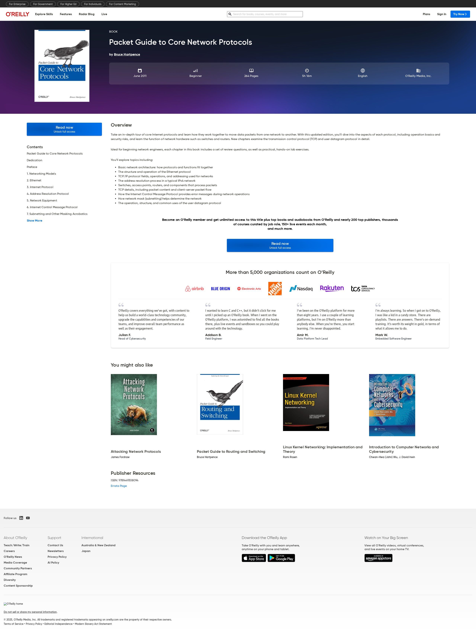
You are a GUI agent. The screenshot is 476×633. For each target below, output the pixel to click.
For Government (43, 4)
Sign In (441, 14)
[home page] (17, 14)
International (92, 537)
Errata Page (119, 486)
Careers (9, 551)
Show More (34, 220)
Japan (85, 551)
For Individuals (92, 4)
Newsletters (56, 551)
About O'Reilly (15, 537)
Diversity (10, 580)
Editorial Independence (58, 624)
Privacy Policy (57, 557)
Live (104, 14)
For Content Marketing (122, 4)
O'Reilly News (13, 557)
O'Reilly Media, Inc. (418, 76)
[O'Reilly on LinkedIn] (21, 518)
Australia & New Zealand (98, 545)
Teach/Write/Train (16, 545)
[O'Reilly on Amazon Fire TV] (378, 561)
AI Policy (53, 562)
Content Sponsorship (18, 586)
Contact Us (55, 545)
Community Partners (18, 568)
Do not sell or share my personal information (30, 612)
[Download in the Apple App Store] (254, 561)
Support (54, 537)
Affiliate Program (15, 574)
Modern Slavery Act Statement (93, 624)
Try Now (458, 14)
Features (66, 14)
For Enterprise (17, 4)
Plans (426, 14)
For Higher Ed (68, 4)
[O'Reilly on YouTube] (28, 518)
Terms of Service (13, 624)
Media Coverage (15, 562)
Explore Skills (44, 14)
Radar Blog (86, 14)
